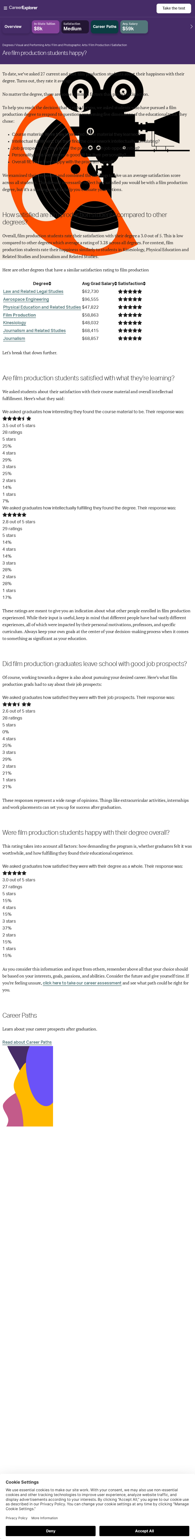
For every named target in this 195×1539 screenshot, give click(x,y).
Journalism (14, 339)
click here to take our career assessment (82, 983)
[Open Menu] (80, 8)
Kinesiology (14, 323)
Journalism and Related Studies (34, 331)
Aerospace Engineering (26, 299)
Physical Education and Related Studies (42, 307)
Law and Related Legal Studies (33, 292)
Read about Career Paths (27, 1042)
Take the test (173, 8)
